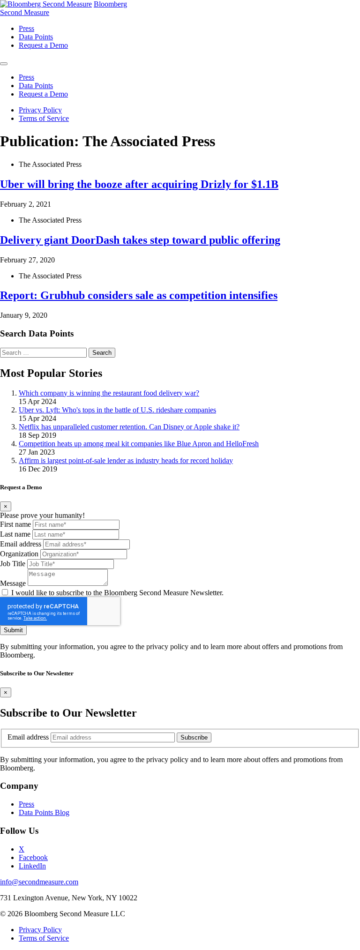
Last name (15, 534)
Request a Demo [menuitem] (43, 45)
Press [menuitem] (26, 28)
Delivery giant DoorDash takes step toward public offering (140, 240)
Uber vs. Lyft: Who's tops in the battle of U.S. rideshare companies (117, 410)
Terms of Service (44, 118)
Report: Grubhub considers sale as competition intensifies (139, 295)
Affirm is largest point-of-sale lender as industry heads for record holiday (126, 460)
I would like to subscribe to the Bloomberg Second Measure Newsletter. (117, 593)
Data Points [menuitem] (36, 37)
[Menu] (4, 63)
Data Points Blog (44, 812)
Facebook (33, 857)
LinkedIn (32, 866)
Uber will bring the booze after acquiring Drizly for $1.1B (139, 184)
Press (26, 804)
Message (13, 583)
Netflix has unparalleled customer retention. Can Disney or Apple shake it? (129, 427)
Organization (19, 554)
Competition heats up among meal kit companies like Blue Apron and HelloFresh (139, 444)
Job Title (12, 564)
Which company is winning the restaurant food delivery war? (109, 393)
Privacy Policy (40, 110)
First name (15, 524)
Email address (20, 544)
